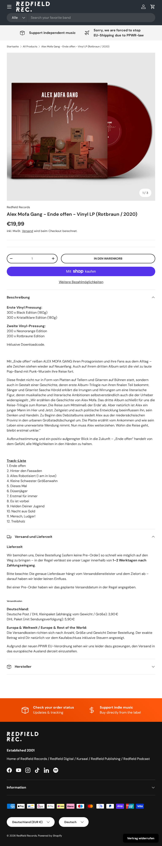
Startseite (13, 46)
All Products (30, 46)
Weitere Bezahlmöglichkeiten (81, 282)
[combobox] (81, 17)
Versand (27, 231)
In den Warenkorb (108, 258)
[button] (152, 6)
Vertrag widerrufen (140, 838)
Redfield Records (18, 207)
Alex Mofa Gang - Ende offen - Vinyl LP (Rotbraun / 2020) (75, 46)
